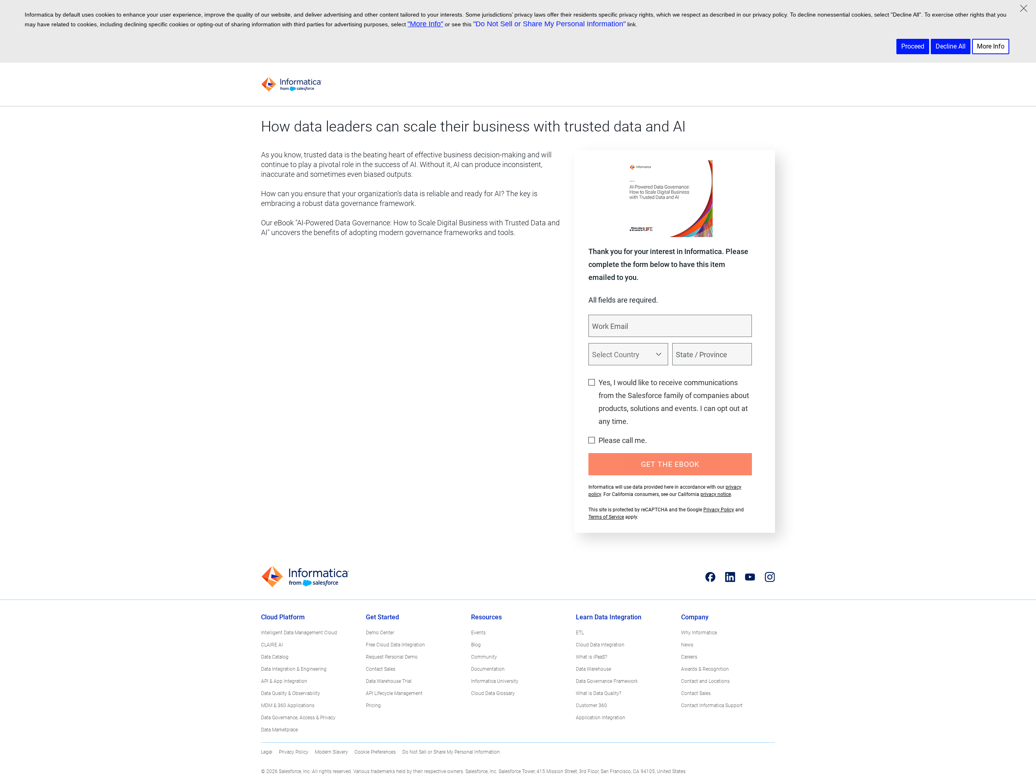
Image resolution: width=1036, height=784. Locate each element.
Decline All (951, 46)
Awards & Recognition (705, 669)
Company (695, 617)
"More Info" (425, 24)
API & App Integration (284, 681)
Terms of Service (606, 517)
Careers (689, 657)
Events (478, 633)
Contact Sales (380, 669)
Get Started (382, 617)
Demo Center (380, 633)
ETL (580, 633)
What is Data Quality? (598, 693)
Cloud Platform (283, 617)
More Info (990, 46)
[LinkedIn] (730, 577)
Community (484, 657)
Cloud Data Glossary (493, 693)
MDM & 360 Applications (287, 705)
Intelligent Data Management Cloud (299, 633)
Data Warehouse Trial (389, 681)
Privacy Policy (718, 510)
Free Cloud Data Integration (395, 645)
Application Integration (600, 717)
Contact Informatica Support (712, 705)
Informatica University (494, 681)
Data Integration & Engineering (294, 669)
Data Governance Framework (607, 681)
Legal (266, 752)
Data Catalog (275, 657)
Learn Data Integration (608, 617)
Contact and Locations (705, 681)
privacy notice (716, 494)
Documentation (488, 669)
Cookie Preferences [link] (375, 752)
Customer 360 (591, 705)
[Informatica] (291, 84)
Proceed (912, 46)
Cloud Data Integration (600, 645)
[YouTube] (750, 577)
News (687, 645)
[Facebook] (710, 577)
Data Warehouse (593, 669)
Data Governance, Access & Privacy (298, 717)
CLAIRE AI (272, 645)
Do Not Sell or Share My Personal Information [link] (451, 752)
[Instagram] (770, 577)
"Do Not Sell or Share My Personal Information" (549, 24)
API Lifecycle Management (394, 693)
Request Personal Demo (392, 657)
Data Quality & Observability (290, 693)
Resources (486, 617)
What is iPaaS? (591, 657)
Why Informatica (699, 633)
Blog (476, 645)
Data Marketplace (279, 730)
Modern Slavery (331, 752)
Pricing (373, 705)
